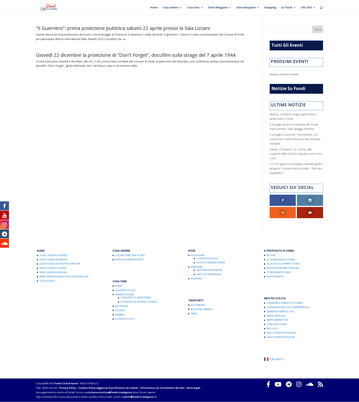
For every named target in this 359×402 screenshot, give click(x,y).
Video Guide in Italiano (53, 268)
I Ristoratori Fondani (209, 270)
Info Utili (306, 7)
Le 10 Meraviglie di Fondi (281, 259)
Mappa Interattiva (277, 319)
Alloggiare (197, 255)
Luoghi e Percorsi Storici (130, 255)
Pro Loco (272, 328)
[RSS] (320, 384)
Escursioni (121, 306)
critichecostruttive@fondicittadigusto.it (110, 392)
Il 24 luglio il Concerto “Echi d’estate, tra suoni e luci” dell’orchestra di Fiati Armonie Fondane (295, 139)
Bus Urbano (198, 305)
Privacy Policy (67, 387)
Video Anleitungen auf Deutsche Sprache (63, 276)
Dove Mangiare (246, 7)
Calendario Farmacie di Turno (285, 302)
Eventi (118, 285)
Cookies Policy (87, 387)
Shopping (270, 7)
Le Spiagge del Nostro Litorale (139, 301)
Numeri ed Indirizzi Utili (280, 311)
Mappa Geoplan (276, 315)
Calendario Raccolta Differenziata (288, 307)
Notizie (271, 255)
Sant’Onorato (275, 276)
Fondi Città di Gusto (66, 383)
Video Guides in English (53, 272)
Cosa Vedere (171, 7)
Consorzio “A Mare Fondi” (136, 297)
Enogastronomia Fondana (283, 268)
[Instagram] (298, 384)
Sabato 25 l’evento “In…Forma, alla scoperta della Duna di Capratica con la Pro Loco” (296, 154)
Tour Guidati (47, 280)
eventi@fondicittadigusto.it (140, 396)
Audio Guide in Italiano (53, 255)
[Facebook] (268, 384)
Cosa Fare (193, 7)
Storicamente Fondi (278, 272)
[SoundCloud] (309, 384)
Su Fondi (286, 7)
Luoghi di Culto (125, 318)
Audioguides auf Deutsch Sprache (59, 263)
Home (154, 7)
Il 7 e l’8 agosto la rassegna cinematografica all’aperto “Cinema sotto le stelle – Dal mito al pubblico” (296, 168)
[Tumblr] (289, 384)
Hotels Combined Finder (210, 262)
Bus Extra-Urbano (202, 309)
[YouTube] (278, 384)
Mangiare (196, 266)
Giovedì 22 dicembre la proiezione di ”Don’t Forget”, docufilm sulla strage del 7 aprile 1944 (136, 55)
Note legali (193, 387)
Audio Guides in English (53, 259)
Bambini (119, 314)
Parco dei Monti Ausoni (281, 337)
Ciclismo (120, 310)
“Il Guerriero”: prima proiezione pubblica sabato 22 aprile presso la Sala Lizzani (123, 28)
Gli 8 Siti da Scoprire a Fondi (283, 263)
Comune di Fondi (277, 324)
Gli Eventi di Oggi (125, 290)
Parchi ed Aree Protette (129, 259)
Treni (194, 313)
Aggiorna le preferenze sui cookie (117, 387)
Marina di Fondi (124, 294)
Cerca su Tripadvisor (208, 274)
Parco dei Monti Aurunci (281, 332)
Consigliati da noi (207, 258)
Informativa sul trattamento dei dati (162, 387)
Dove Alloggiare (218, 7)
